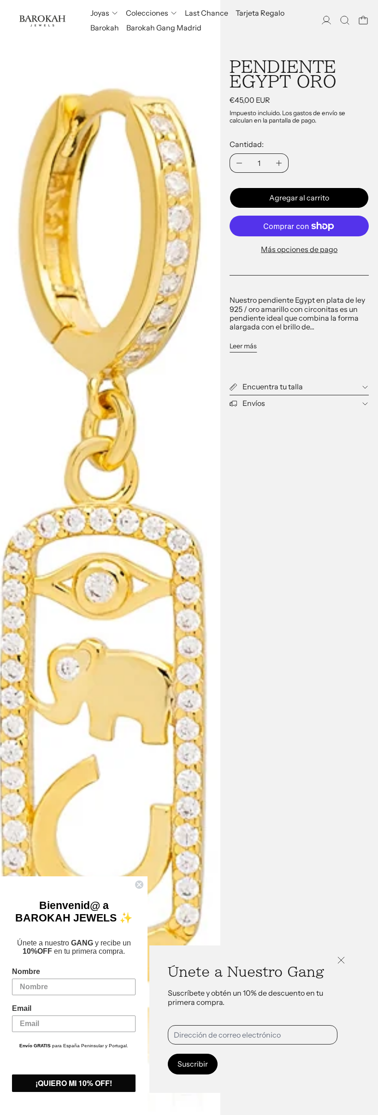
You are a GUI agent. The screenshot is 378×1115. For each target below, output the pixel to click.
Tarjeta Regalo (260, 13)
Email (21, 1008)
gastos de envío (315, 113)
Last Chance (206, 13)
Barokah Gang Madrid (163, 27)
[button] (344, 20)
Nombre (26, 971)
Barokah (104, 27)
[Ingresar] (326, 20)
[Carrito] (363, 20)
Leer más (243, 346)
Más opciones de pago (299, 249)
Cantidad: (247, 144)
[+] (279, 163)
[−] (239, 163)
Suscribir (192, 1063)
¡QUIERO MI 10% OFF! (73, 1083)
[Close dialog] (139, 884)
